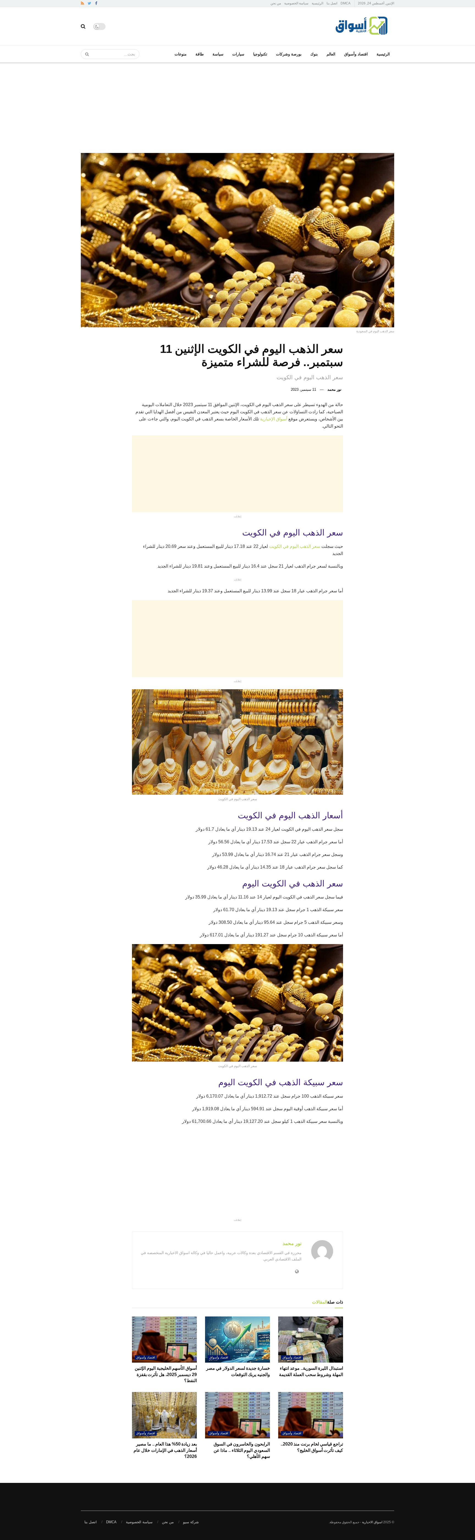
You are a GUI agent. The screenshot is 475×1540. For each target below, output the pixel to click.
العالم (331, 54)
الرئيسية (317, 3)
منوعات (181, 54)
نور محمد (334, 389)
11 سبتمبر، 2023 (303, 389)
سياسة (217, 54)
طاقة (199, 54)
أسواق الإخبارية (274, 419)
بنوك (314, 54)
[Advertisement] (237, 103)
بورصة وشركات (289, 54)
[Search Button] (85, 54)
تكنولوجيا (260, 54)
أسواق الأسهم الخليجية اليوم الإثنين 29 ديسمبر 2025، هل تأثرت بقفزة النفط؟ (166, 1374)
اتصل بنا (332, 3)
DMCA (345, 3)
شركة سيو (191, 1522)
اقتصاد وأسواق (356, 54)
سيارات (238, 54)
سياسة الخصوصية (296, 3)
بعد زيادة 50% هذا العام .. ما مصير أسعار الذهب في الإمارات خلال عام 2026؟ (165, 1450)
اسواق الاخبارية (372, 1522)
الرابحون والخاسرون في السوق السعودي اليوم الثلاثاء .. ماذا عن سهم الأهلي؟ (242, 1450)
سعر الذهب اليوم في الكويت (294, 546)
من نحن (275, 3)
